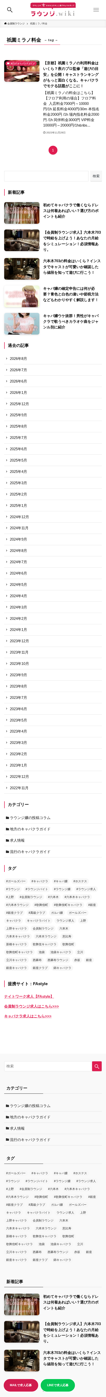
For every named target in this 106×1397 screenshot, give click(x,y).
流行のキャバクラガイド (30, 852)
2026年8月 (18, 358)
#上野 (10, 897)
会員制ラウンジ (43, 928)
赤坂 (77, 960)
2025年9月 (18, 415)
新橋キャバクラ (16, 944)
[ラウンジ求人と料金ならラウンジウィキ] (53, 10)
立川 (80, 952)
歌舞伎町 (68, 944)
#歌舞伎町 (41, 905)
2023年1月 (18, 765)
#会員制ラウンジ (31, 897)
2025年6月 (18, 449)
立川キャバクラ (16, 960)
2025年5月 (18, 460)
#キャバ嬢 (61, 881)
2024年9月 (18, 539)
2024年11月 (19, 528)
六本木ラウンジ (46, 936)
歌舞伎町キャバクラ (19, 952)
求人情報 (17, 840)
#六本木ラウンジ (17, 905)
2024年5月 (18, 584)
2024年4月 (18, 596)
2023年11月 (19, 652)
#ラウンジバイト (37, 889)
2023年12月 (19, 641)
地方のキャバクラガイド (30, 829)
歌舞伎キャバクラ (44, 944)
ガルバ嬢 (57, 913)
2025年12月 (19, 404)
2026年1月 (18, 392)
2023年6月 (18, 709)
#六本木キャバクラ (77, 897)
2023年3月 (18, 742)
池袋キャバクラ (61, 952)
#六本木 (53, 897)
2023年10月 (19, 663)
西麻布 (37, 960)
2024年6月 (18, 573)
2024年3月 (18, 607)
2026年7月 (18, 370)
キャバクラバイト (39, 920)
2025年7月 (18, 437)
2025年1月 (18, 505)
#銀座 (92, 905)
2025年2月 (18, 494)
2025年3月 (18, 483)
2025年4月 (18, 471)
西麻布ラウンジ (58, 960)
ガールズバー (78, 913)
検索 (96, 176)
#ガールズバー (16, 881)
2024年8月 (18, 550)
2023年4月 (18, 731)
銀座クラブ (40, 968)
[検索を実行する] (97, 1066)
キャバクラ (13, 920)
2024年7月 (18, 562)
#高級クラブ (37, 913)
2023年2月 (18, 754)
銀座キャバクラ (16, 968)
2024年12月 (19, 517)
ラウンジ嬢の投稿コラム (30, 818)
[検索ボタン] (10, 10)
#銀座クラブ (14, 913)
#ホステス (80, 881)
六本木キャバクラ (18, 936)
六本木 (63, 928)
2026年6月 (18, 381)
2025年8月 (18, 426)
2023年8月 (18, 686)
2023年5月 (18, 720)
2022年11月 (19, 788)
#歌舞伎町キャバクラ (68, 905)
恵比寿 (66, 936)
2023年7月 (18, 697)
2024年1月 (18, 629)
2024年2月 (18, 618)
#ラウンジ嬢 (62, 889)
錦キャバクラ (62, 968)
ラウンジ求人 (65, 920)
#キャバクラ (40, 881)
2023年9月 (18, 675)
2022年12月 (19, 776)
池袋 (42, 952)
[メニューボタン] (96, 10)
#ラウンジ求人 (86, 889)
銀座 (89, 960)
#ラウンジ (13, 889)
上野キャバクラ (16, 928)
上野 (83, 920)
